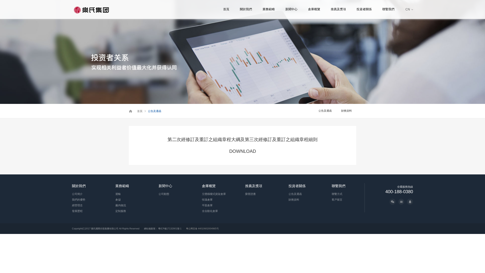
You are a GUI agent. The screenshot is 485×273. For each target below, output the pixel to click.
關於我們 (246, 9)
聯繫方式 (337, 193)
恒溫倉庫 (207, 199)
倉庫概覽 (314, 9)
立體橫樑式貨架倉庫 (214, 193)
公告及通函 (154, 111)
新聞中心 (291, 9)
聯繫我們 (388, 9)
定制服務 (120, 211)
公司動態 (164, 193)
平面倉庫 (207, 205)
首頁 (226, 9)
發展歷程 (77, 211)
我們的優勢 (78, 199)
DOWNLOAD (242, 151)
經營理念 (77, 205)
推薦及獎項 (338, 9)
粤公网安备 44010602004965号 (202, 228)
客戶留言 (337, 199)
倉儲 (118, 199)
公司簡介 (77, 193)
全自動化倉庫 (210, 211)
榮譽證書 (250, 193)
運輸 (118, 193)
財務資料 (346, 110)
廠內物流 (120, 205)
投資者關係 (364, 9)
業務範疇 (269, 9)
